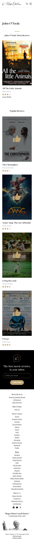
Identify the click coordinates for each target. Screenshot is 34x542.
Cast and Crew (17, 402)
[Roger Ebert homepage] (11, 3)
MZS (17, 463)
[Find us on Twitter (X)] (20, 507)
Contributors (17, 504)
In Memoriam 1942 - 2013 (17, 516)
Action (17, 417)
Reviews (17, 455)
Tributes (17, 471)
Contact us (17, 498)
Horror (17, 430)
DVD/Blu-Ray (17, 473)
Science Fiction (17, 443)
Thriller (17, 448)
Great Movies (17, 460)
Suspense (17, 445)
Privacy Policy (17, 538)
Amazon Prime (17, 419)
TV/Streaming (17, 484)
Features (17, 481)
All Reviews (17, 400)
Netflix (17, 437)
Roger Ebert (17, 486)
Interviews (17, 468)
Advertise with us (17, 501)
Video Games (17, 476)
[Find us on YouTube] (17, 507)
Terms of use (17, 536)
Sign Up (17, 409)
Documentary (17, 424)
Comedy (17, 422)
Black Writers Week (17, 478)
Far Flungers (17, 465)
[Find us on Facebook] (14, 507)
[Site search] (27, 4)
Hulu (17, 432)
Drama (17, 427)
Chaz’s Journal (17, 457)
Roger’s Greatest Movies (17, 397)
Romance (17, 440)
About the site (17, 496)
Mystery (17, 435)
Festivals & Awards (17, 489)
